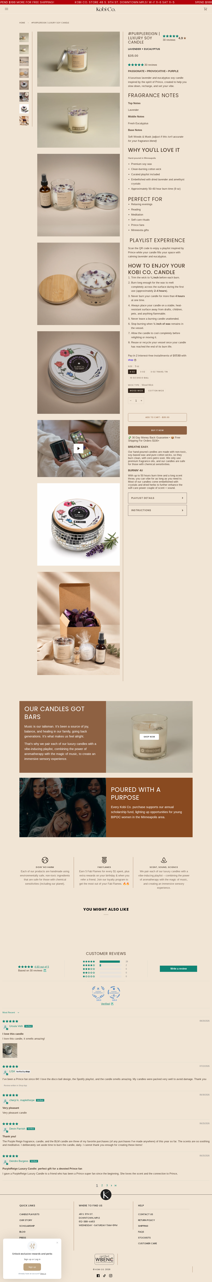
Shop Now (149, 736)
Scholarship (27, 1225)
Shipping (143, 1225)
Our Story (25, 1220)
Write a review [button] (178, 968)
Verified (105, 1003)
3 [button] (107, 1185)
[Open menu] (9, 8)
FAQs (141, 1231)
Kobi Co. (100, 1269)
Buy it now (157, 430)
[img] (10, 1021)
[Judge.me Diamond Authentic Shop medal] (98, 992)
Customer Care (147, 1243)
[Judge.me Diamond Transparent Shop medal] (114, 992)
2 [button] (102, 1185)
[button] (170, 36)
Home (22, 22)
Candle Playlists (29, 1214)
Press (22, 1237)
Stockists (144, 1237)
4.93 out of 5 (41, 966)
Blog (22, 1231)
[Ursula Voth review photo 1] (9, 1050)
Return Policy (146, 1220)
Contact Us (145, 1214)
